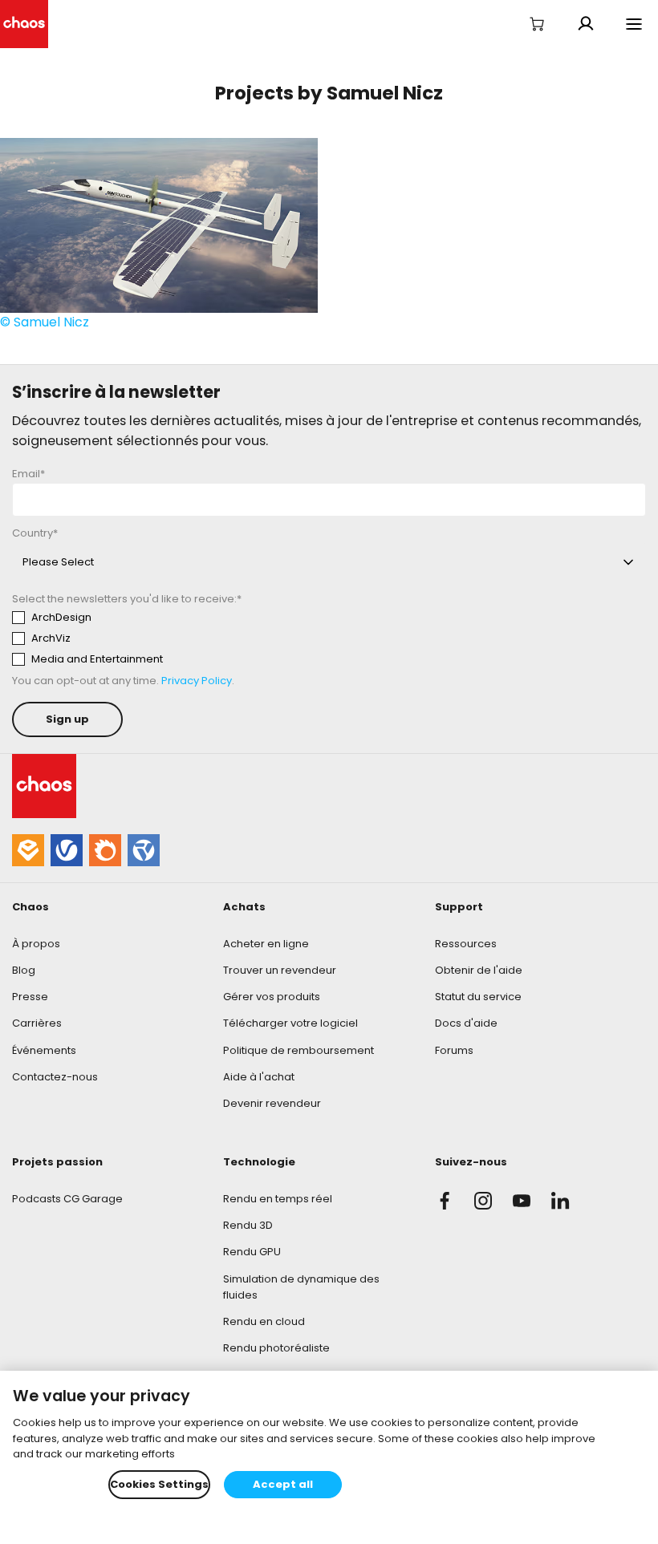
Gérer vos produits (271, 996)
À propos (36, 943)
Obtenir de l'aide (478, 970)
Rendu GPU (252, 1251)
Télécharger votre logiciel (290, 1023)
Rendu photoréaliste (276, 1348)
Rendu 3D (248, 1225)
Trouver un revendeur (279, 970)
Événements (44, 1050)
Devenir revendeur (272, 1103)
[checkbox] (161, 638)
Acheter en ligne (266, 943)
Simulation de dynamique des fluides (301, 1287)
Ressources (466, 943)
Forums (454, 1050)
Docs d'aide (466, 1023)
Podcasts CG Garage (67, 1198)
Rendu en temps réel (277, 1198)
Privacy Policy (196, 680)
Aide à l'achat (258, 1076)
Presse (30, 996)
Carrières (37, 1023)
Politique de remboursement (298, 1050)
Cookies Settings (159, 1484)
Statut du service (478, 996)
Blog (23, 970)
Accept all (283, 1484)
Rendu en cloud (264, 1321)
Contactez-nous (55, 1076)
